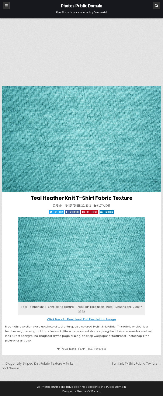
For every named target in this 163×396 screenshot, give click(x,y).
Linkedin (108, 212)
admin (59, 205)
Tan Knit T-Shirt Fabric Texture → (136, 363)
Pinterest (91, 212)
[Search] (156, 5)
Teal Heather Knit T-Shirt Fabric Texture (81, 198)
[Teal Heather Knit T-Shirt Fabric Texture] (81, 302)
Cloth (100, 205)
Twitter (58, 212)
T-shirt (82, 348)
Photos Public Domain (81, 5)
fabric (73, 348)
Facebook (74, 212)
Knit (107, 205)
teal (90, 348)
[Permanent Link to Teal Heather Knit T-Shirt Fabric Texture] (81, 139)
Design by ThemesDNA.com (81, 391)
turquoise (100, 348)
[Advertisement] (81, 50)
